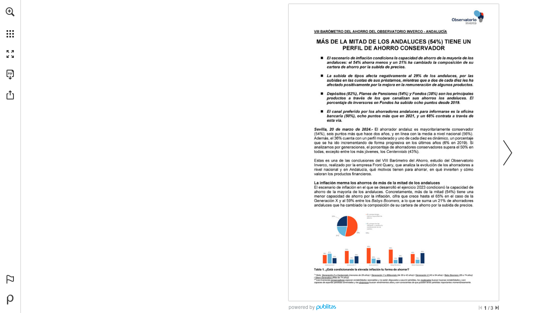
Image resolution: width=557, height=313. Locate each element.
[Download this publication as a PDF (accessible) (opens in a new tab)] (10, 74)
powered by (302, 306)
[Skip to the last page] (497, 308)
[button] (10, 12)
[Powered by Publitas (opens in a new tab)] (10, 299)
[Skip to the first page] (480, 308)
